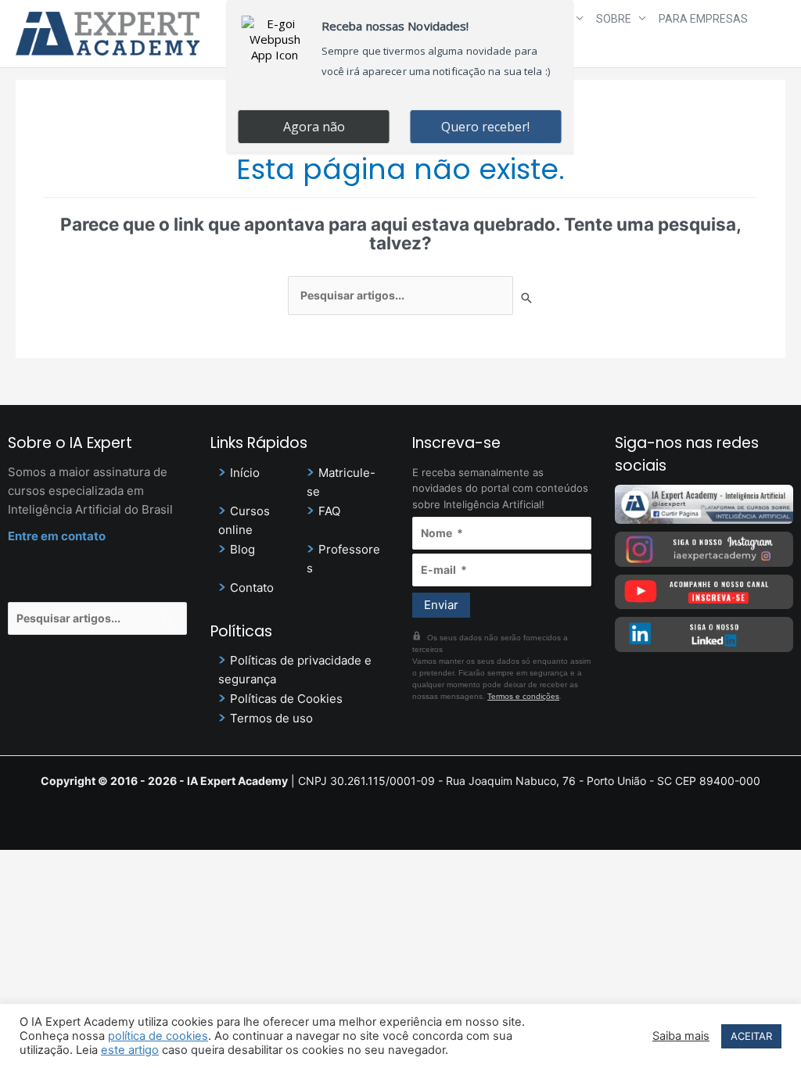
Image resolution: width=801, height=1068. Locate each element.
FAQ (329, 511)
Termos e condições (523, 696)
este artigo (130, 1050)
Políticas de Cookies (286, 698)
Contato (252, 587)
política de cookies (158, 1036)
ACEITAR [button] (751, 1036)
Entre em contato (57, 536)
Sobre (613, 19)
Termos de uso (271, 718)
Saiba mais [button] (680, 1036)
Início (245, 472)
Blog (242, 549)
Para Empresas (703, 19)
